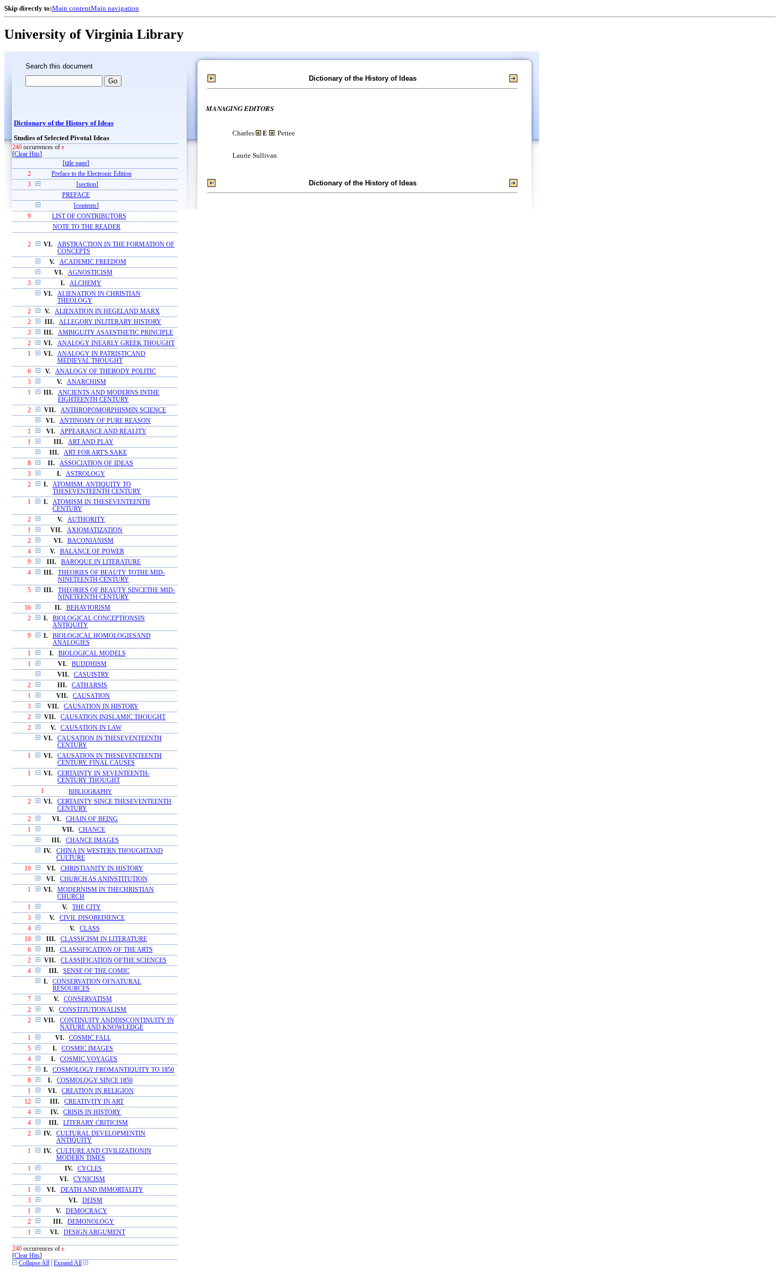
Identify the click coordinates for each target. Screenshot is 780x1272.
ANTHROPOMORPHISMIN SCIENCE (113, 410)
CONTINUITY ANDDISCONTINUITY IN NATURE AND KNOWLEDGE (117, 1024)
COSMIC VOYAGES (88, 1059)
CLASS (90, 928)
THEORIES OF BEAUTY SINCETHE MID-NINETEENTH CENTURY (116, 594)
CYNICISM (89, 1179)
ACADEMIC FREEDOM (92, 262)
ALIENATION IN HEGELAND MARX (107, 311)
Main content (71, 8)
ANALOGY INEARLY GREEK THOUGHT (116, 343)
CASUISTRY (91, 674)
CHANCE (92, 829)
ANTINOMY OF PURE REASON (105, 420)
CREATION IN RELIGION (98, 1091)
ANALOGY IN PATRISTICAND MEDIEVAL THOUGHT (101, 357)
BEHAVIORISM (88, 607)
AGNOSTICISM (90, 272)
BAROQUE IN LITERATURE (101, 562)
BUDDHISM (89, 664)
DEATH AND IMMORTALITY (101, 1189)
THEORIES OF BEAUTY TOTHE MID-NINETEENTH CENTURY (111, 576)
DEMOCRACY (86, 1211)
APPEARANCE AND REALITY (103, 431)
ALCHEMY (85, 283)
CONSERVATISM (88, 999)
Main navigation (115, 8)
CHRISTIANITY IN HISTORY (101, 868)
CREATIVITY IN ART (94, 1101)
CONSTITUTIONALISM (92, 1009)
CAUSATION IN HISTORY (101, 706)
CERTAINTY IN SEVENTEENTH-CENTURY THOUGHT (103, 777)
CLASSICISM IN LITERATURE (103, 939)
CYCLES (89, 1168)
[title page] (76, 163)
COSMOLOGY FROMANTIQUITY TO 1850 (113, 1069)
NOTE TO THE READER (86, 227)
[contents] (86, 205)
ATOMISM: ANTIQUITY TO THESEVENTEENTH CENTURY (97, 488)
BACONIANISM (90, 540)
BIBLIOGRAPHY (90, 791)
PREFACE (76, 195)
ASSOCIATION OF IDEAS (96, 463)
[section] (87, 184)
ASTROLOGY (85, 474)
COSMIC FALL (90, 1038)
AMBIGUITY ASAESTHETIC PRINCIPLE (115, 332)
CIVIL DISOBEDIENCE (92, 918)
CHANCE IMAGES (92, 840)
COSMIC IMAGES (87, 1048)
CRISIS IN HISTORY (92, 1112)
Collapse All (34, 1263)
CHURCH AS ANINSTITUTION (104, 879)
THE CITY (86, 907)
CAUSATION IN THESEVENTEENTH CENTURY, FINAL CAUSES (109, 759)
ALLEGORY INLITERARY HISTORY (110, 322)
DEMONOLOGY (90, 1221)
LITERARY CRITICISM (95, 1123)
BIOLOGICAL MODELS (92, 653)
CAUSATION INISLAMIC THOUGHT (113, 717)
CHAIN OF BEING (92, 819)
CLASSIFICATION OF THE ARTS (106, 949)
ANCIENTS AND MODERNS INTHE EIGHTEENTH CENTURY (108, 396)
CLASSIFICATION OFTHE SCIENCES (113, 960)
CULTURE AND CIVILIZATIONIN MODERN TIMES (103, 1155)
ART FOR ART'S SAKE (95, 452)
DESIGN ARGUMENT (94, 1232)
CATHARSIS (89, 685)
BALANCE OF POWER (92, 551)
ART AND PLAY (91, 442)
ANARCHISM (86, 382)
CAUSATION (91, 696)
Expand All (68, 1263)
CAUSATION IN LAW (91, 727)
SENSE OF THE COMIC (96, 971)
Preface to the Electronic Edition (91, 173)
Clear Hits (27, 154)
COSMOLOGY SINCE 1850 (95, 1080)
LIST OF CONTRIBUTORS (89, 216)
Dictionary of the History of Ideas (64, 123)
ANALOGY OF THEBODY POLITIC (105, 371)
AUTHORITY (86, 519)
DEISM (92, 1200)
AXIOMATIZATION (95, 530)
